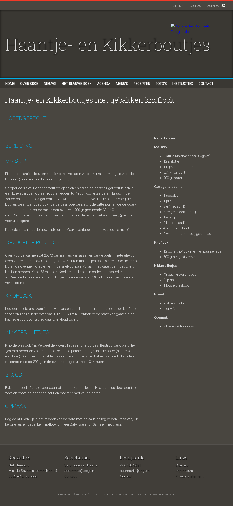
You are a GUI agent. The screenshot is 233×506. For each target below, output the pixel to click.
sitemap (136, 494)
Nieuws (50, 83)
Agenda (213, 5)
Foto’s (161, 83)
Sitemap (179, 5)
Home (10, 83)
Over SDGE (29, 83)
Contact (196, 5)
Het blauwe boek (77, 83)
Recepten (141, 83)
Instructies (182, 83)
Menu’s (122, 83)
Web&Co (170, 494)
